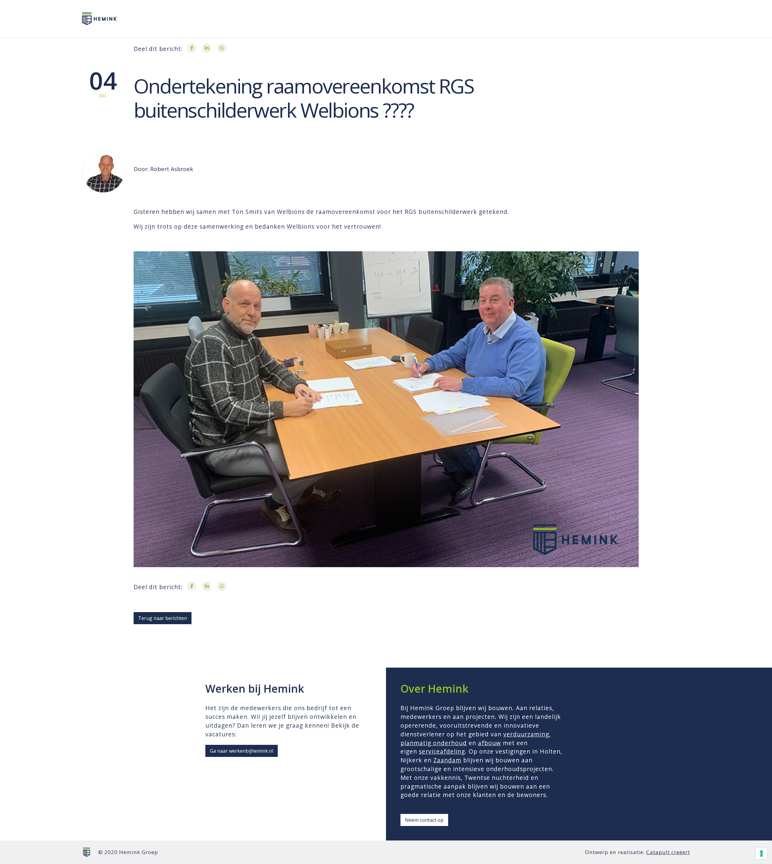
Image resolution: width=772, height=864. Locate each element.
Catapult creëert (668, 852)
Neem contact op (424, 820)
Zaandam (447, 760)
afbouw (489, 743)
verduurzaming (526, 734)
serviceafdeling (442, 751)
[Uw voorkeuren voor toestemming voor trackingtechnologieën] (761, 853)
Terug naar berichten (162, 618)
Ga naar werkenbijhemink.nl (241, 751)
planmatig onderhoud (433, 743)
